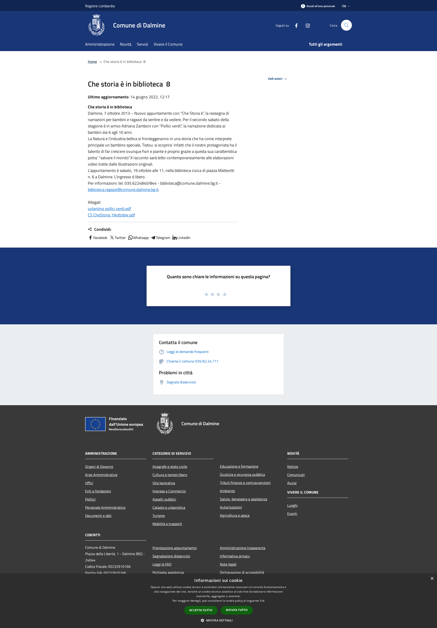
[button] (218, 620)
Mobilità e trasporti (167, 523)
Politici (90, 499)
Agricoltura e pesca (234, 515)
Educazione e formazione (239, 466)
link (262, 601)
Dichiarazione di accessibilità (242, 572)
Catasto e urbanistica (168, 507)
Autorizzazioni (231, 507)
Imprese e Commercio (169, 491)
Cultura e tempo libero (169, 474)
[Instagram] (305, 25)
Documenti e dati (98, 515)
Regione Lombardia (100, 6)
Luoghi (292, 505)
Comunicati (296, 474)
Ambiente (227, 491)
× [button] (432, 578)
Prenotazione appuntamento (174, 548)
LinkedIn (184, 237)
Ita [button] (344, 6)
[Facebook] (294, 25)
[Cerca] (346, 25)
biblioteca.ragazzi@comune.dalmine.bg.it (123, 189)
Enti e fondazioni (98, 491)
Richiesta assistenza (168, 572)
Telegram (163, 237)
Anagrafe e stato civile (169, 466)
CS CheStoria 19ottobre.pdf (111, 215)
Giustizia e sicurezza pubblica (242, 474)
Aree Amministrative (101, 474)
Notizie (292, 466)
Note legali (228, 564)
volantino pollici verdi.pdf (109, 209)
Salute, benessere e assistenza (243, 499)
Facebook (100, 237)
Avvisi (292, 483)
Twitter (120, 237)
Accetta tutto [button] (200, 610)
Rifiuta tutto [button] (237, 610)
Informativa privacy (235, 556)
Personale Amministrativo (105, 507)
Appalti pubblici (164, 499)
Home (92, 61)
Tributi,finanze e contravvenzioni (245, 482)
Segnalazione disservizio (171, 556)
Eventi (292, 513)
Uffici (89, 483)
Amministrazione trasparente (242, 548)
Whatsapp (141, 237)
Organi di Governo (99, 466)
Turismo (158, 515)
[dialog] (218, 601)
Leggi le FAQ (162, 564)
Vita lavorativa (163, 483)
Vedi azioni (275, 78)
